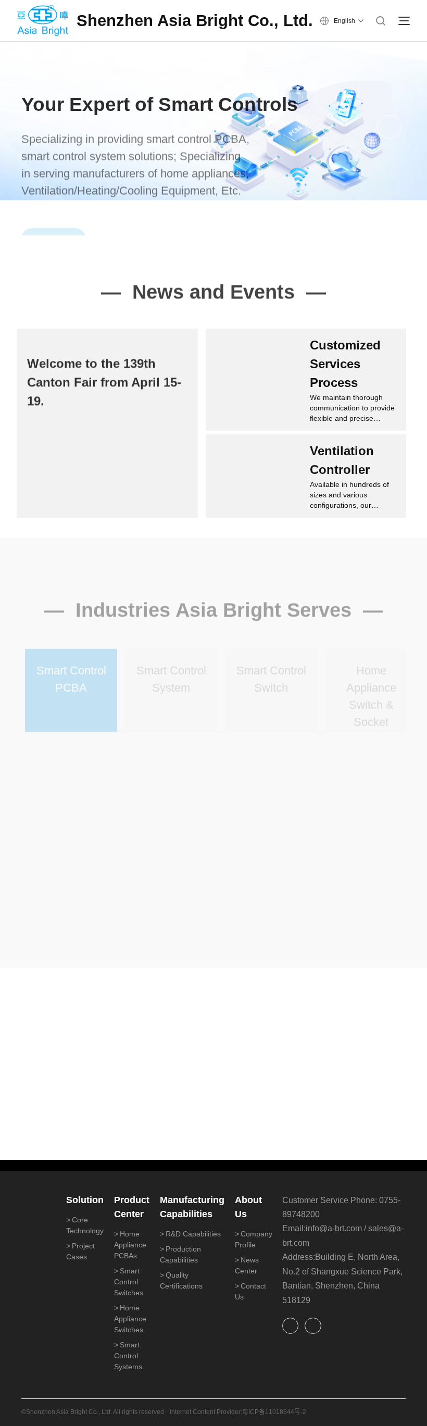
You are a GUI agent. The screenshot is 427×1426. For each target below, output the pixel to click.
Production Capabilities (180, 1254)
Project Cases (80, 1251)
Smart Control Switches (128, 1282)
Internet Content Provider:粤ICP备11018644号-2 (238, 1412)
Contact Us (250, 1291)
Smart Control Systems (128, 1356)
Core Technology (85, 1225)
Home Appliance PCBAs (130, 1245)
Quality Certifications (181, 1280)
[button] (37, 127)
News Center (247, 1265)
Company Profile (253, 1239)
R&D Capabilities (190, 1234)
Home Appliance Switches (130, 1319)
